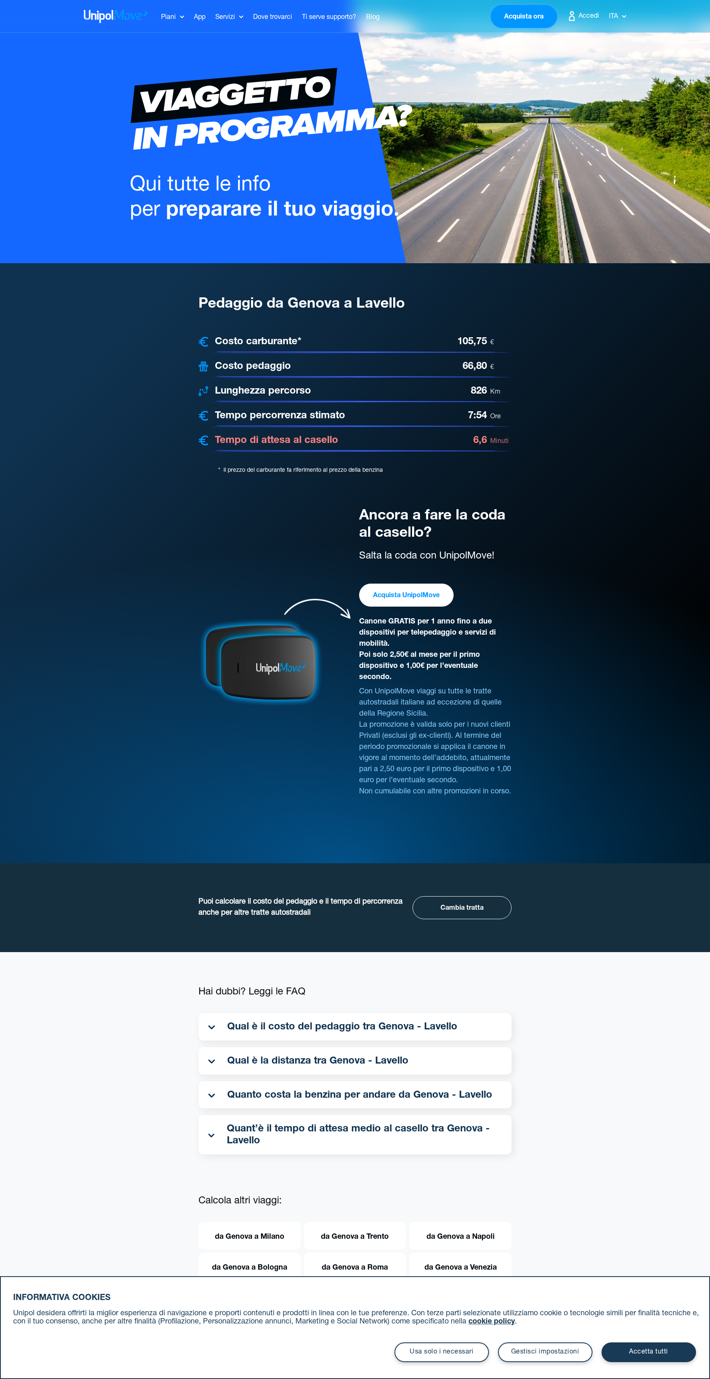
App (199, 17)
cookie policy (491, 1322)
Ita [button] (613, 17)
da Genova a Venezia (460, 1268)
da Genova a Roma (355, 1268)
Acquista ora (524, 17)
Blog (373, 17)
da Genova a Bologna (249, 1268)
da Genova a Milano (249, 1237)
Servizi (225, 17)
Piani (168, 17)
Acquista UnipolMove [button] (406, 596)
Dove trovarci (272, 17)
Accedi (588, 16)
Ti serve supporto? (329, 17)
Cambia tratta (462, 908)
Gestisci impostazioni (545, 1352)
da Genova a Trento (355, 1237)
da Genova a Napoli (460, 1237)
